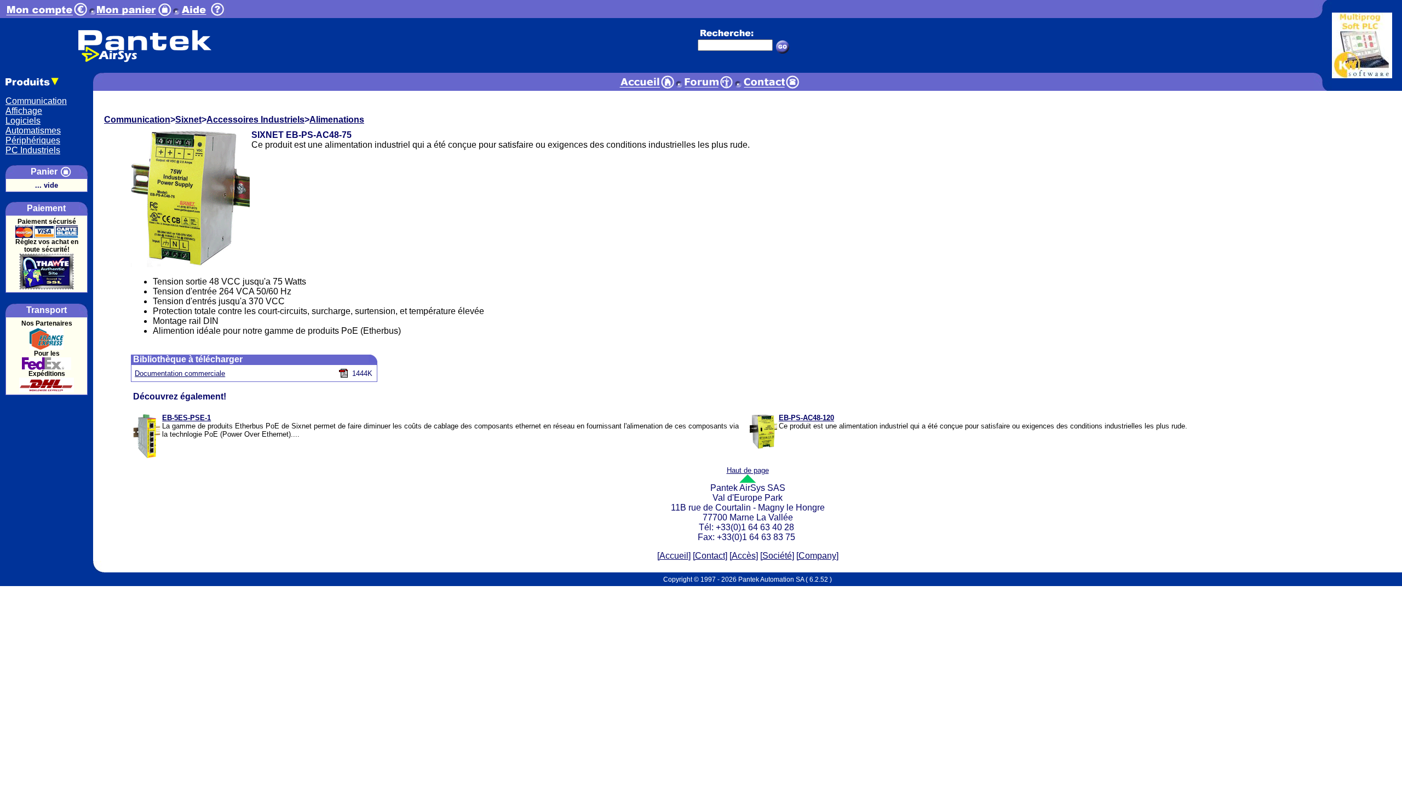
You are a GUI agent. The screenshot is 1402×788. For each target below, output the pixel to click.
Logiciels (23, 120)
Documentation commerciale (180, 373)
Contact (710, 555)
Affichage (23, 110)
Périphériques (32, 140)
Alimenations (336, 119)
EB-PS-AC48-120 (806, 418)
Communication (36, 101)
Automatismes (33, 130)
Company (817, 555)
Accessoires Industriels (255, 119)
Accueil (673, 555)
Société (777, 555)
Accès (744, 555)
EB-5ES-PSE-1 (186, 418)
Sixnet (188, 119)
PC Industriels (32, 150)
